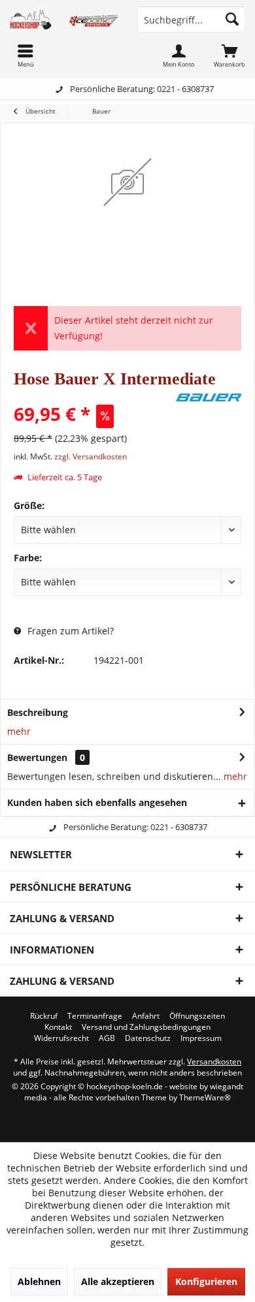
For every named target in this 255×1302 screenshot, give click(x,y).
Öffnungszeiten (197, 1016)
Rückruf (44, 1016)
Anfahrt (146, 1016)
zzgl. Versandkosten (90, 456)
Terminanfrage (94, 1016)
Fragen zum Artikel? (69, 631)
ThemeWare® (205, 1097)
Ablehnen (39, 1281)
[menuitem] (229, 55)
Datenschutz (148, 1038)
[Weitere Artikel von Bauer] (208, 397)
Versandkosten (214, 1061)
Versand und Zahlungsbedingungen (146, 1027)
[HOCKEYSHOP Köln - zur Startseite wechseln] (64, 20)
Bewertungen (37, 757)
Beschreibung (37, 712)
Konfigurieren (206, 1281)
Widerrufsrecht (61, 1038)
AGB (107, 1038)
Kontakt (58, 1027)
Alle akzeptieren (117, 1281)
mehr (19, 731)
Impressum (201, 1038)
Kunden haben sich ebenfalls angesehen (97, 802)
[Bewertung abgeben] (93, 396)
